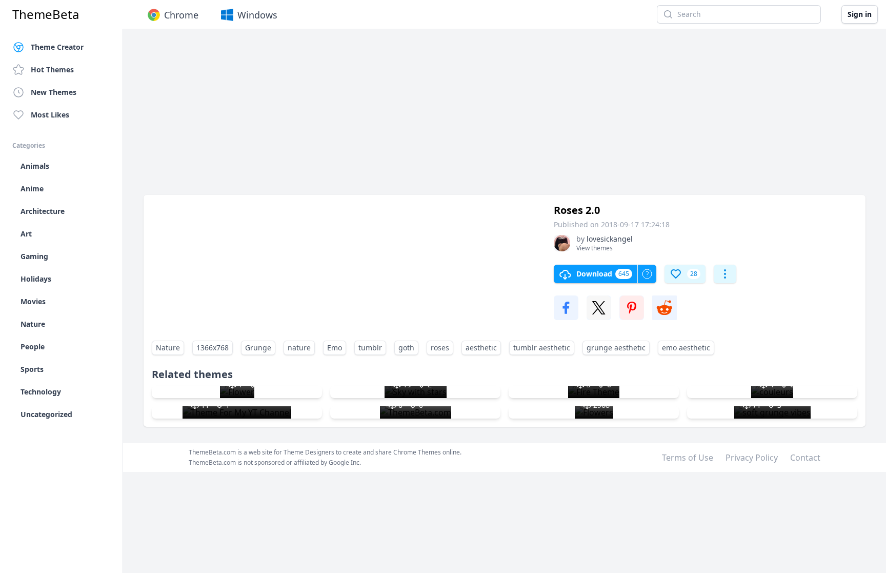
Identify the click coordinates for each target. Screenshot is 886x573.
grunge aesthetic (616, 347)
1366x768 (212, 347)
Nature (168, 347)
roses (440, 347)
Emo (334, 347)
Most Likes (50, 115)
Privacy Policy (752, 457)
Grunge (258, 347)
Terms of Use (687, 457)
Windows (257, 15)
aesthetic (481, 347)
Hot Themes (52, 69)
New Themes (53, 92)
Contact (805, 457)
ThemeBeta (45, 14)
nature (299, 347)
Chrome (181, 15)
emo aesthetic (686, 347)
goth (406, 347)
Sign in (860, 14)
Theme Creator (57, 47)
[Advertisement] (451, 117)
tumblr (370, 347)
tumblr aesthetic (541, 347)
